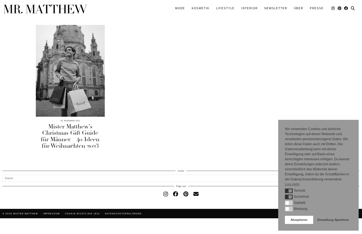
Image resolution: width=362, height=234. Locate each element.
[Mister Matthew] (45, 9)
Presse (317, 8)
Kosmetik (200, 8)
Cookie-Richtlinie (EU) (82, 213)
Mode (180, 8)
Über (298, 8)
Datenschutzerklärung (123, 213)
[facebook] (175, 194)
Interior (249, 8)
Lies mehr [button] (292, 184)
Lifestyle (225, 8)
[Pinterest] (340, 8)
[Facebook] (346, 8)
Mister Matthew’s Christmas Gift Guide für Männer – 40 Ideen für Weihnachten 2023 (70, 136)
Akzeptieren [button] (299, 219)
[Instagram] (333, 8)
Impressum (51, 213)
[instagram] (165, 194)
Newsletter (275, 8)
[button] (289, 191)
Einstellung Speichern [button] (333, 219)
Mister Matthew (25, 213)
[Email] (196, 194)
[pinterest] (185, 194)
